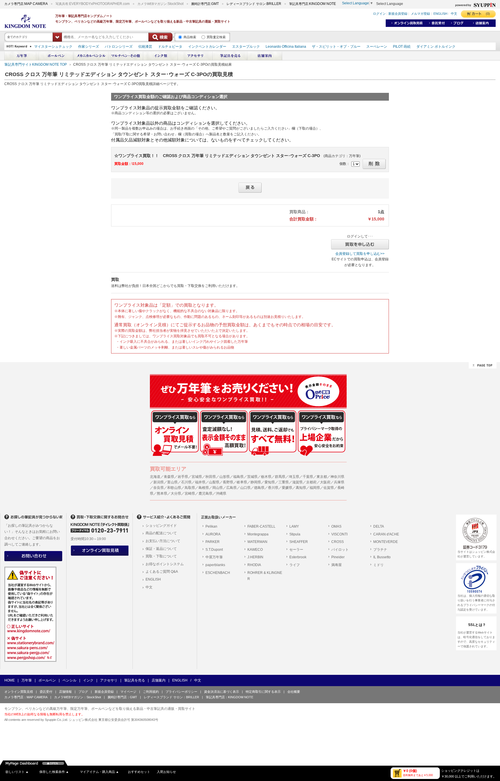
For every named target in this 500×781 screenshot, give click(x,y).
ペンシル (69, 680)
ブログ (83, 691)
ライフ (294, 565)
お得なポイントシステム (165, 564)
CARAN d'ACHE (386, 534)
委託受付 (46, 691)
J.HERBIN (255, 557)
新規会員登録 (397, 14)
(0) (488, 13)
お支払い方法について (163, 541)
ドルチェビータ (170, 47)
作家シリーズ (88, 47)
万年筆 (26, 680)
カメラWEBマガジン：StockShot (77, 697)
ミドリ (378, 565)
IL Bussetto (382, 557)
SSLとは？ (477, 625)
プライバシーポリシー (181, 691)
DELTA (378, 526)
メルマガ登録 (420, 14)
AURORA (212, 534)
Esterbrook (297, 557)
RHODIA (254, 565)
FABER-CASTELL (261, 526)
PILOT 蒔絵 (402, 47)
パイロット (340, 550)
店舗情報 (65, 691)
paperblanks (215, 565)
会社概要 (293, 691)
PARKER (212, 542)
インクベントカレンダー (207, 47)
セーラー (296, 550)
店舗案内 (159, 680)
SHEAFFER (298, 542)
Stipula (294, 534)
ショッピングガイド (161, 526)
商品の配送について (161, 533)
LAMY (294, 526)
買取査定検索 (216, 37)
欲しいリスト (17, 771)
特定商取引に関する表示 (263, 691)
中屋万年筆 (214, 557)
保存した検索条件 (54, 771)
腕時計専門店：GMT (122, 697)
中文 (454, 14)
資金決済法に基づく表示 (221, 691)
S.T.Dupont (214, 550)
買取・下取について (161, 556)
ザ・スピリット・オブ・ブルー (336, 47)
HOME (9, 680)
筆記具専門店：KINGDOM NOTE (229, 697)
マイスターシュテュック (53, 47)
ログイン (379, 14)
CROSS (337, 542)
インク (88, 680)
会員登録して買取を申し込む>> (360, 254)
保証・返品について (161, 549)
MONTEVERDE (385, 542)
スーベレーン (376, 47)
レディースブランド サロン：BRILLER (171, 697)
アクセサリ (108, 680)
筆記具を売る (134, 680)
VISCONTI (339, 534)
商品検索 (189, 37)
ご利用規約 (151, 691)
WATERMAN (257, 542)
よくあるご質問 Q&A (162, 572)
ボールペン (47, 680)
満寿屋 (336, 565)
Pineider (338, 557)
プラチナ (380, 550)
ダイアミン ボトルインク (435, 47)
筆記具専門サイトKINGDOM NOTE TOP (35, 64)
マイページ (128, 691)
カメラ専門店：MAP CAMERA (25, 697)
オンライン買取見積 (18, 691)
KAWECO (255, 550)
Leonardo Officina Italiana (286, 47)
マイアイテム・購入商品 (99, 771)
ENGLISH (440, 14)
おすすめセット (139, 771)
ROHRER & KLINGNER (264, 576)
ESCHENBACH (217, 573)
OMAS (336, 526)
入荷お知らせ (166, 771)
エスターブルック (246, 47)
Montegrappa (258, 534)
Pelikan (211, 526)
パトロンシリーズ (119, 47)
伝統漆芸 (145, 47)
